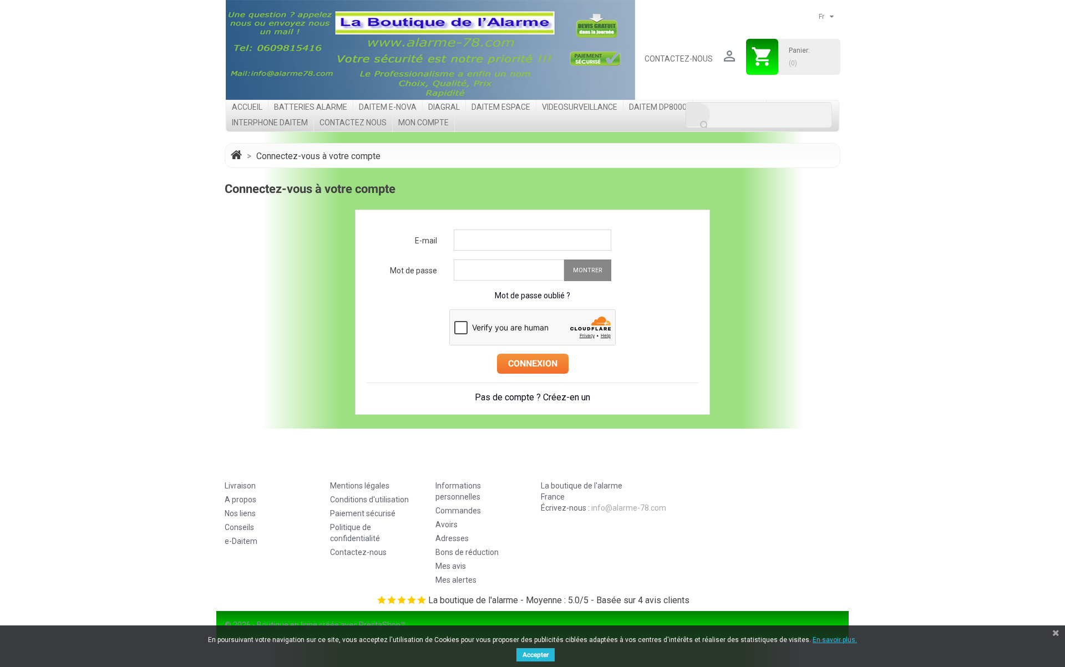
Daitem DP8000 (658, 107)
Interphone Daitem (270, 122)
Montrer (587, 270)
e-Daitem (241, 541)
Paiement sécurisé (362, 513)
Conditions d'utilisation (369, 499)
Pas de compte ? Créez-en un (532, 397)
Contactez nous (353, 122)
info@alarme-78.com (628, 507)
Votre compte (472, 465)
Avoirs (446, 524)
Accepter (536, 655)
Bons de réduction (467, 552)
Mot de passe (413, 270)
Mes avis (450, 566)
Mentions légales (359, 485)
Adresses (452, 538)
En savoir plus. (835, 640)
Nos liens (240, 513)
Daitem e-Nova (388, 107)
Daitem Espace (500, 107)
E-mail (426, 240)
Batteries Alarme (310, 107)
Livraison (240, 485)
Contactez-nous (679, 58)
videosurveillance (579, 107)
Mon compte (423, 122)
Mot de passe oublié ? (532, 295)
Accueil (247, 107)
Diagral (444, 107)
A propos (240, 499)
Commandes (458, 510)
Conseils (239, 527)
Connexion (532, 363)
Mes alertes (455, 580)
